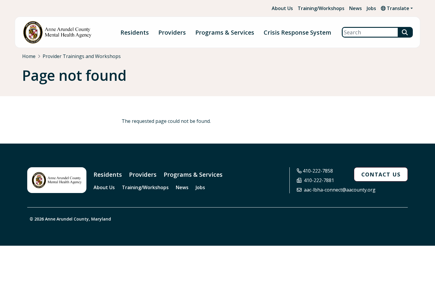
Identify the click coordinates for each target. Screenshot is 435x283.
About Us (282, 8)
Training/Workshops (321, 8)
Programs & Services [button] (224, 32)
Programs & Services (193, 175)
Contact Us (380, 174)
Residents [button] (134, 32)
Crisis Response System (297, 32)
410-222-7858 (318, 171)
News (355, 8)
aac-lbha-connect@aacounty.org (340, 189)
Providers (143, 175)
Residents (108, 175)
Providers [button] (172, 32)
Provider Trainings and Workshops (82, 56)
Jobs (371, 8)
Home (29, 56)
